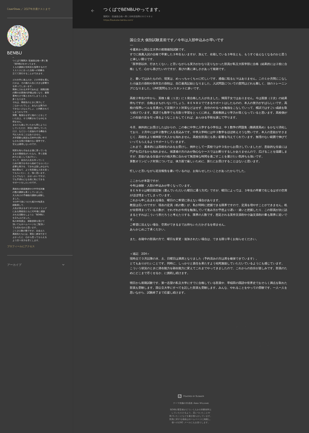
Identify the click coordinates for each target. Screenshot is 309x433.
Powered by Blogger (193, 396)
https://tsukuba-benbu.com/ (118, 20)
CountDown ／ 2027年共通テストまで (28, 9)
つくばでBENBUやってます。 (133, 9)
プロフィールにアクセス (21, 246)
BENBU (14, 53)
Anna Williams (201, 403)
